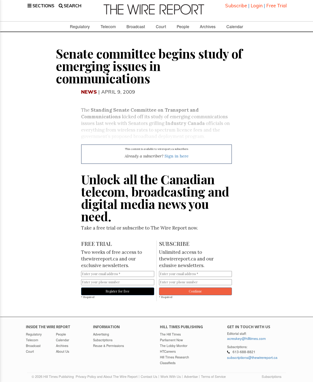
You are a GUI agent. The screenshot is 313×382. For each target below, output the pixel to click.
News (89, 92)
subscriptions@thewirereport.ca (252, 357)
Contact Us (149, 376)
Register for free (117, 291)
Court (161, 26)
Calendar (234, 26)
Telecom (108, 26)
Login (257, 5)
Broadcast (135, 26)
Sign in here (177, 156)
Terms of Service (213, 376)
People (183, 26)
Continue (195, 291)
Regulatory (80, 26)
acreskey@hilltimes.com (246, 338)
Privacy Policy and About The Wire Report (106, 376)
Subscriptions (271, 376)
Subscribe (236, 5)
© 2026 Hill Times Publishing (54, 376)
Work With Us (170, 376)
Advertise (191, 376)
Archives (208, 26)
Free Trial (276, 5)
